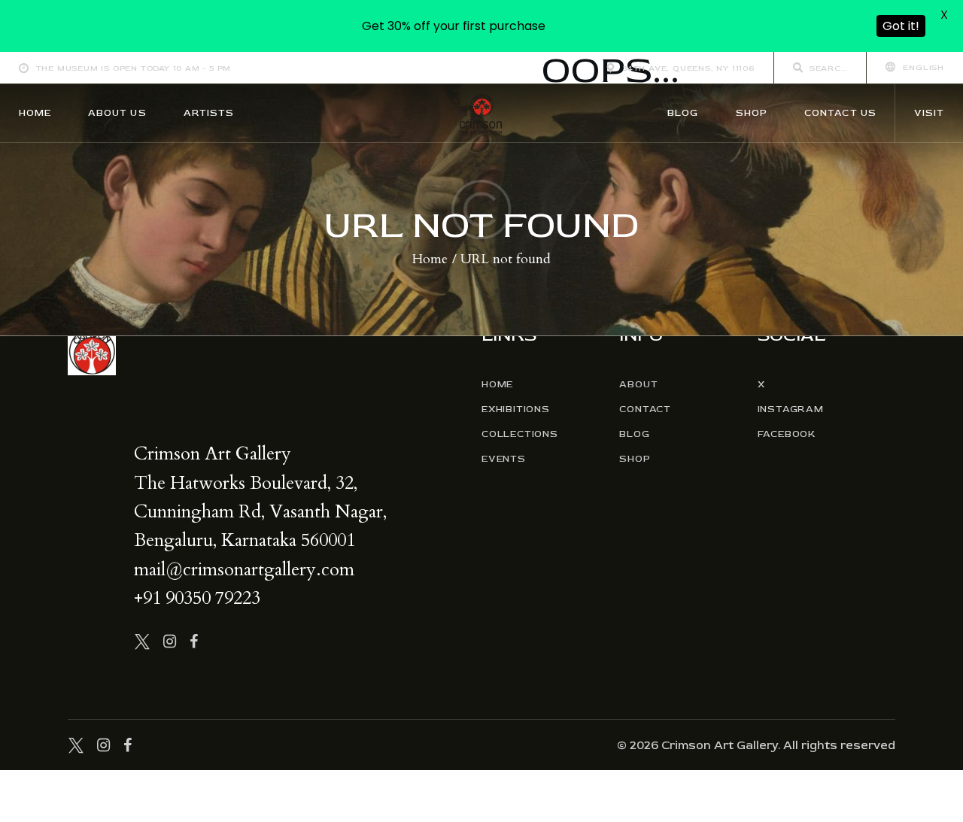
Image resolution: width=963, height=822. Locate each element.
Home (430, 259)
